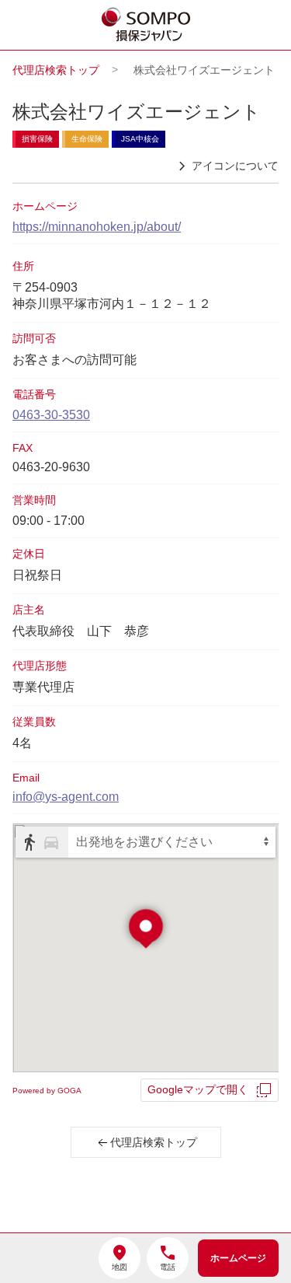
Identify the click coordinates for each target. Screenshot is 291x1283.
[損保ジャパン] (146, 26)
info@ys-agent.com (65, 796)
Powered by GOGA (46, 1090)
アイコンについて (235, 165)
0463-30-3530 (51, 414)
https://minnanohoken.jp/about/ (96, 226)
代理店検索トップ (55, 70)
